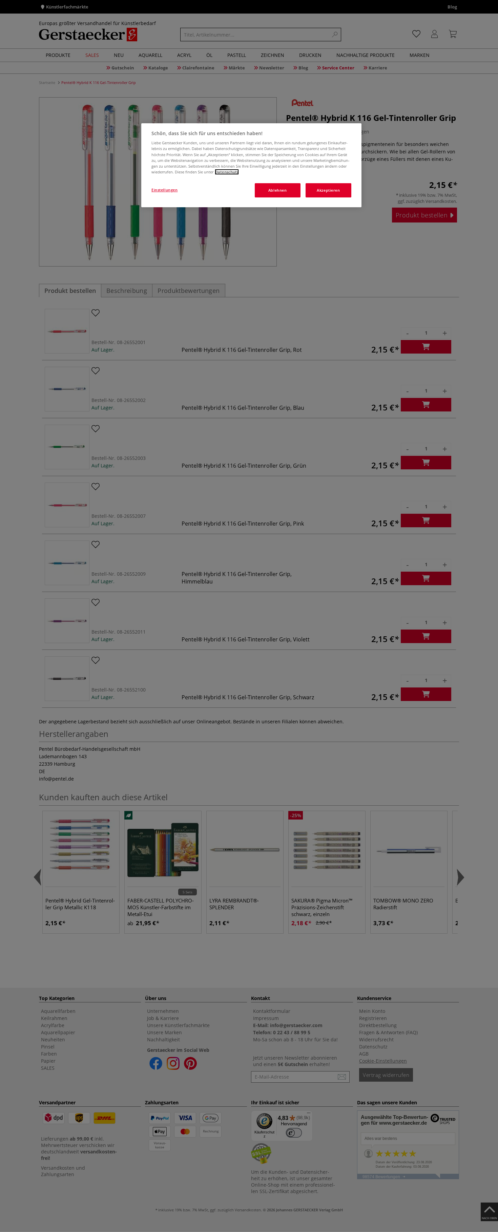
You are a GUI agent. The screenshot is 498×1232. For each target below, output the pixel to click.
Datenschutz (226, 171)
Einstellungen (164, 189)
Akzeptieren (328, 190)
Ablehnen (277, 190)
